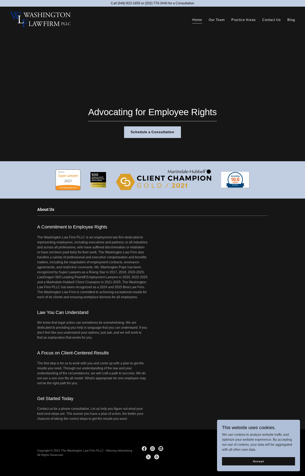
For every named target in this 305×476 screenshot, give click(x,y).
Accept (258, 461)
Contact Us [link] (271, 20)
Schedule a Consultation (152, 132)
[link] (40, 19)
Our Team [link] (217, 20)
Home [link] (197, 20)
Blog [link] (291, 20)
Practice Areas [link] (243, 20)
